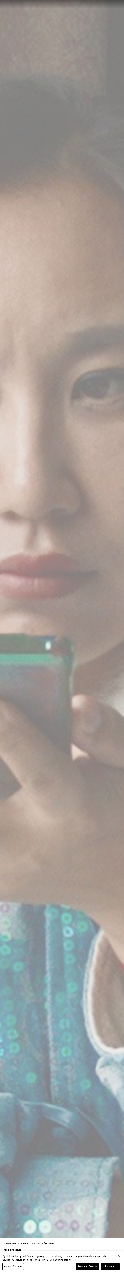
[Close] (119, 1256)
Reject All (110, 1266)
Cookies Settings (13, 1266)
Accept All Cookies (87, 1266)
